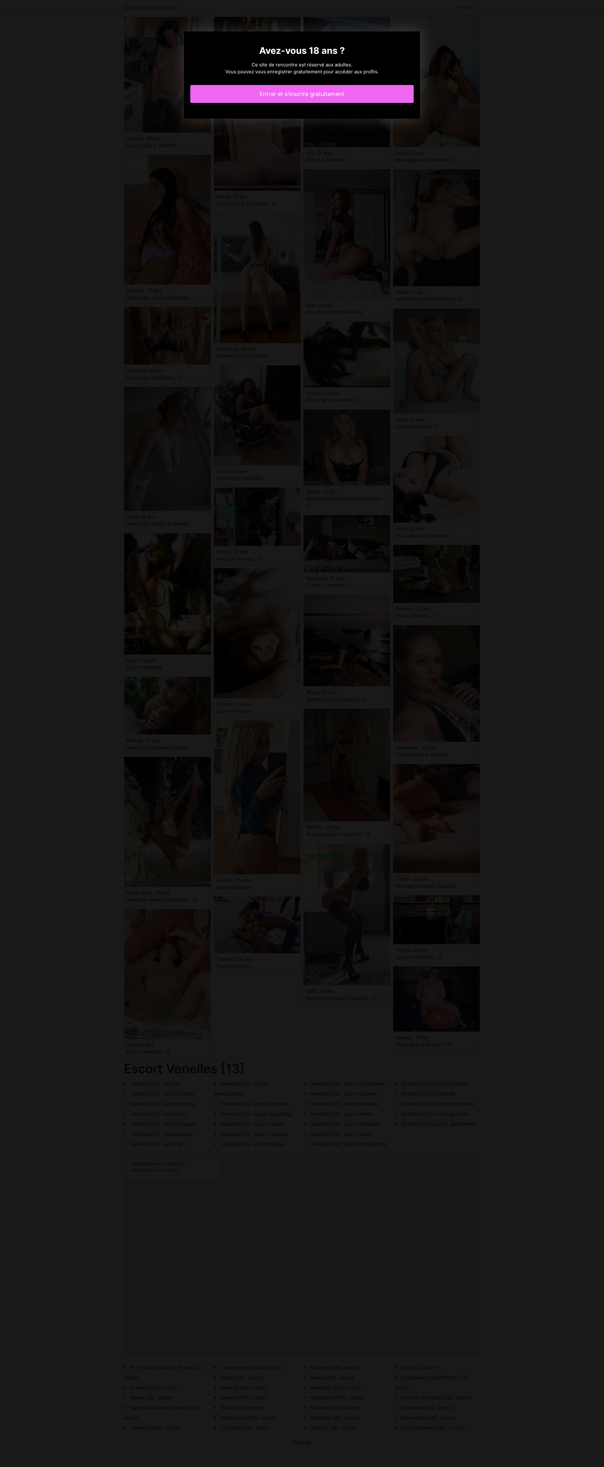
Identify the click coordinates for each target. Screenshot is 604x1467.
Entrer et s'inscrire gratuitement (302, 94)
